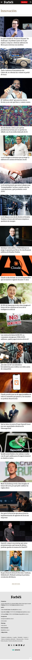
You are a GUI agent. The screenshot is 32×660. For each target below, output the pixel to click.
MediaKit (20, 637)
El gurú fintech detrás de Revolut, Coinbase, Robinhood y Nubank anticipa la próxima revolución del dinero (16, 575)
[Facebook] (9, 645)
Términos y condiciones (6, 637)
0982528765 (4, 625)
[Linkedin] (19, 645)
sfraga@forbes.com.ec (24, 614)
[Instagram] (14, 645)
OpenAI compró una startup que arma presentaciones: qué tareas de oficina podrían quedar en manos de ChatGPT (14, 545)
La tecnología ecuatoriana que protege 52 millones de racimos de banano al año (15, 158)
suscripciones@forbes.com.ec (7, 618)
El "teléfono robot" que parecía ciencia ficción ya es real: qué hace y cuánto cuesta (15, 101)
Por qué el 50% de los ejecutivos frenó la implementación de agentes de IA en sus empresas (15, 515)
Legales (15, 637)
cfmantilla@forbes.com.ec (16, 609)
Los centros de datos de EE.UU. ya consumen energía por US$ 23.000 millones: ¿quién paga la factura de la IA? (15, 337)
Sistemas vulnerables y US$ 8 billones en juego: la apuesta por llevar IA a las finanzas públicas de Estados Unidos (16, 250)
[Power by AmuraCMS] (16, 649)
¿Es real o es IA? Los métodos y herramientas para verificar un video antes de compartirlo (15, 367)
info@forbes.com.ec (19, 605)
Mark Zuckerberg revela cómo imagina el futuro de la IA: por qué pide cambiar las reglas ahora (15, 486)
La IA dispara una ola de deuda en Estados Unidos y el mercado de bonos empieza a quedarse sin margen (15, 219)
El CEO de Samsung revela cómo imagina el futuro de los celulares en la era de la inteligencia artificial (15, 307)
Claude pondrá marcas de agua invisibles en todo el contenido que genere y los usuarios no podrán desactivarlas (16, 396)
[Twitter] (11, 645)
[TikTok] (24, 645)
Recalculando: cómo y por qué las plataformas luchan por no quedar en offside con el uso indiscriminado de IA (14, 130)
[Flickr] (21, 645)
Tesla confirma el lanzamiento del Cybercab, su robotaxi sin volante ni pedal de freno (15, 72)
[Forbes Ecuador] (8, 2)
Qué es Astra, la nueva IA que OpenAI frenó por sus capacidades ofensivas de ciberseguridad (15, 426)
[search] (30, 2)
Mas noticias (16, 583)
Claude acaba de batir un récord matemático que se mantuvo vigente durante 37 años (16, 279)
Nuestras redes (20, 639)
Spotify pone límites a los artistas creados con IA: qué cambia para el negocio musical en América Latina (16, 456)
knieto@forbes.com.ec (25, 612)
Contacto (26, 637)
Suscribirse (24, 2)
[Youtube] (16, 645)
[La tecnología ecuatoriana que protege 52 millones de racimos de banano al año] (16, 145)
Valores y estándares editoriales (8, 639)
